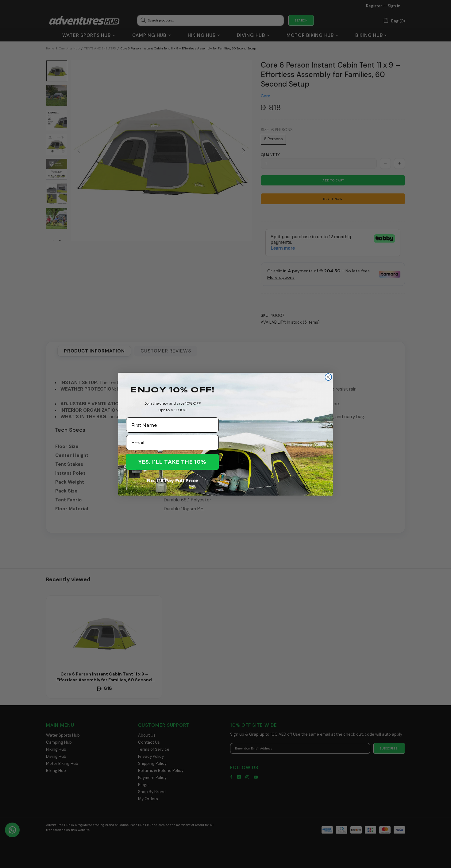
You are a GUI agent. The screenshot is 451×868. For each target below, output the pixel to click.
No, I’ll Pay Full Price (172, 480)
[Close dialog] (328, 377)
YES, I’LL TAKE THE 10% (172, 461)
